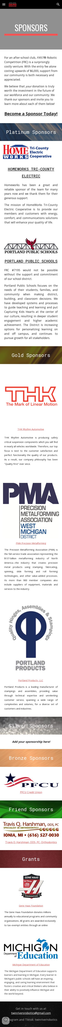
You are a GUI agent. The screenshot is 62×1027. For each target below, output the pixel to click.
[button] (4, 4)
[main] (31, 29)
